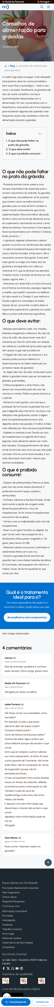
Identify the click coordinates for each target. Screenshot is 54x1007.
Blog (12, 65)
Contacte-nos (42, 1002)
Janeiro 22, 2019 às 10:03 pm (15, 662)
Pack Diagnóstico (11, 892)
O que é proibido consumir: (25, 153)
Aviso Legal (8, 934)
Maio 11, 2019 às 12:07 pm (14, 708)
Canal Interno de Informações (17, 943)
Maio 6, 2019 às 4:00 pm (14, 687)
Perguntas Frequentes (13, 901)
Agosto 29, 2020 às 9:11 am (15, 842)
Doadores (7, 925)
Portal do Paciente (14, 2)
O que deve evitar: (20, 149)
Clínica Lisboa (9, 897)
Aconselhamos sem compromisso (27, 617)
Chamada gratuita (17, 1002)
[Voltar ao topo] (48, 862)
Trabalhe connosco (12, 929)
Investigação (8, 920)
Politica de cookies (11, 938)
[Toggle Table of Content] (40, 133)
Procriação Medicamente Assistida (20, 888)
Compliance (8, 947)
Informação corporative (14, 911)
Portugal (44, 2)
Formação (7, 916)
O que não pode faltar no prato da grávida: (23, 143)
